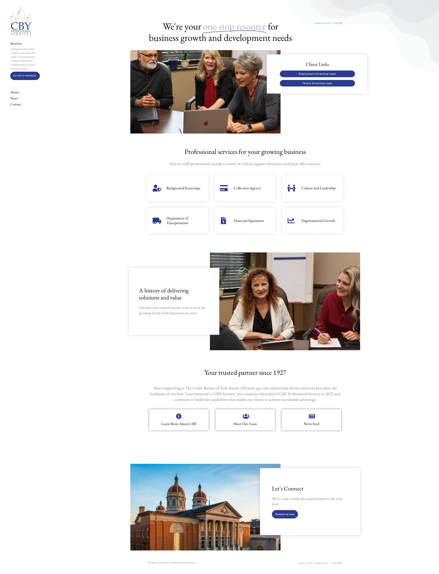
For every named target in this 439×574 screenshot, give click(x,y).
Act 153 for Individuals (24, 75)
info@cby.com (321, 22)
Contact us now (285, 514)
